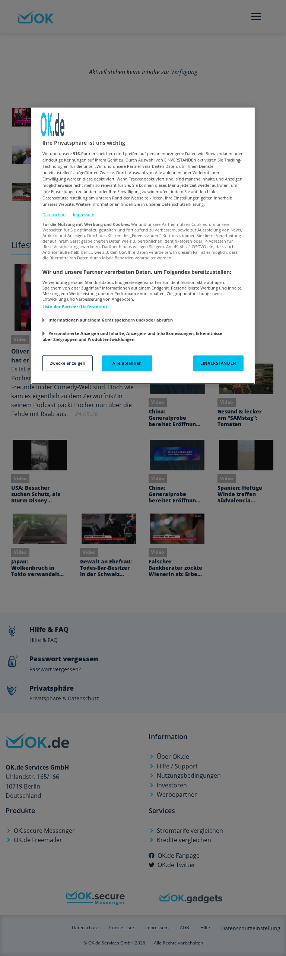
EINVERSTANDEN (218, 363)
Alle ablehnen (127, 363)
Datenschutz (54, 214)
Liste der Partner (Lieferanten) (74, 306)
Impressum (83, 214)
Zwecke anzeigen (68, 363)
